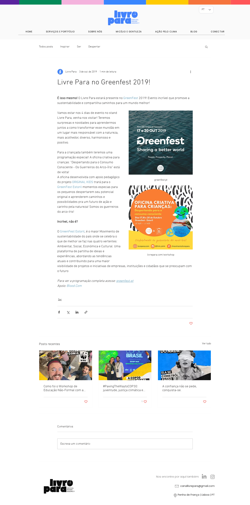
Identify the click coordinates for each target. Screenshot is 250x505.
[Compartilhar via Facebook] (59, 312)
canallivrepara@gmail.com (197, 486)
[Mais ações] (190, 72)
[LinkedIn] (204, 477)
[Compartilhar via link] (86, 312)
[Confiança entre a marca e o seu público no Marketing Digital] (184, 365)
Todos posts (46, 46)
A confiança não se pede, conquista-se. (179, 388)
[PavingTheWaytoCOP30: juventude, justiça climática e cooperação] (125, 365)
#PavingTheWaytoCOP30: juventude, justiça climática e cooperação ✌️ (123, 388)
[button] (206, 46)
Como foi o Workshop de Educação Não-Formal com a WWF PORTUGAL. (63, 388)
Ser (79, 46)
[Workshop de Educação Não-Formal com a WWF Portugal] (65, 365)
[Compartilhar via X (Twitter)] (68, 312)
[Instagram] (212, 477)
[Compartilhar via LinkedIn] (77, 312)
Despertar (94, 46)
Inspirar (65, 46)
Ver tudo (206, 343)
